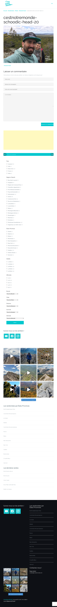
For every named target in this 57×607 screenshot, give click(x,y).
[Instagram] (17, 336)
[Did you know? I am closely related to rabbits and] (45, 390)
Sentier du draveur (7, 489)
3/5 (10, 282)
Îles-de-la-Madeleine (14, 201)
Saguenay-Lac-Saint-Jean (15, 224)
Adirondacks (12, 194)
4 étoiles (11, 268)
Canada (11, 164)
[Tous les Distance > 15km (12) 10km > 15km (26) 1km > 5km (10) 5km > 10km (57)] (12, 306)
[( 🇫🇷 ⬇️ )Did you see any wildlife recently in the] (45, 356)
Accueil (5, 10)
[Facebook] (12, 336)
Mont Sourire (6, 475)
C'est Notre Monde (7, 599)
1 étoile (10, 261)
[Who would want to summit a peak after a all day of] (11, 356)
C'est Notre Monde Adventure (10, 427)
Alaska (10, 231)
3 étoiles (11, 266)
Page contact (33, 571)
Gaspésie (11, 182)
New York (11, 243)
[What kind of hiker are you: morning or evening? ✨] (28, 356)
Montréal (11, 217)
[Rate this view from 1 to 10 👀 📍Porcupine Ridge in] (45, 373)
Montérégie (11, 215)
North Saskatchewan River (9, 409)
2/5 (10, 280)
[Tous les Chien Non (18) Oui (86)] (12, 300)
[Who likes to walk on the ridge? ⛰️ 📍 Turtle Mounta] (28, 373)
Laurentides (12, 206)
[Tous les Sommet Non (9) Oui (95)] (12, 312)
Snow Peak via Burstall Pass (9, 484)
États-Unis (11, 168)
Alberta (11, 233)
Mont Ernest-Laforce (8, 471)
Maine (16, 10)
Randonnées (11, 10)
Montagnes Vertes (13, 213)
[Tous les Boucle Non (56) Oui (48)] (12, 294)
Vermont (11, 255)
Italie (10, 173)
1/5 (9, 278)
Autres (10, 196)
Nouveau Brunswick (13, 245)
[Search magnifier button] (52, 154)
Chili (10, 166)
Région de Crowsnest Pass (15, 184)
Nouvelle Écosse (13, 248)
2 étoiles (11, 264)
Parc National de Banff (14, 189)
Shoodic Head (22, 10)
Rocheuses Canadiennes (15, 222)
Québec (11, 250)
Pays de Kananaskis (14, 192)
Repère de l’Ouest (11, 601)
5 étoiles (11, 271)
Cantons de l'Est (13, 199)
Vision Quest (6, 480)
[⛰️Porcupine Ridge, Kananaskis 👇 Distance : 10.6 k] (11, 390)
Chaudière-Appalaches (14, 187)
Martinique (11, 238)
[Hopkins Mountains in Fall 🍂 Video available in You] (28, 390)
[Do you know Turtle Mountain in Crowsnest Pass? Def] (11, 373)
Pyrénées (11, 220)
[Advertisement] (28, 140)
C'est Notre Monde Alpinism (9, 413)
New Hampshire (12, 240)
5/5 (9, 287)
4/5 (10, 285)
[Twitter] (6, 336)
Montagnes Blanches (14, 210)
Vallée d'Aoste (12, 252)
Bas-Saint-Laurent (13, 180)
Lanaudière (11, 203)
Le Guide (5, 418)
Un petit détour (6, 458)
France (10, 171)
